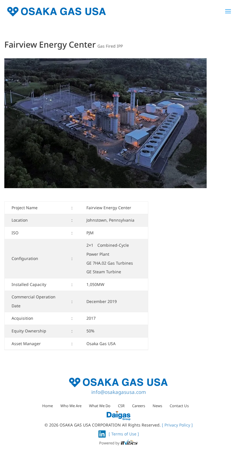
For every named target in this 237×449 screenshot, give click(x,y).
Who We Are (71, 405)
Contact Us (179, 405)
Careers (138, 405)
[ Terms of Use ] (124, 434)
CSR (121, 405)
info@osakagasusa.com (118, 392)
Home (47, 405)
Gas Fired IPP (110, 46)
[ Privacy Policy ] (177, 425)
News (157, 405)
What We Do (99, 405)
